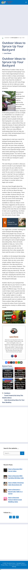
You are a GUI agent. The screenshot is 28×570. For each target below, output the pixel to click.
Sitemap (14, 566)
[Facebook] (12, 356)
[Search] (22, 453)
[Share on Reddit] (16, 362)
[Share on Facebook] (6, 362)
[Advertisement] (14, 19)
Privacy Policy (4, 565)
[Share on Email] (21, 362)
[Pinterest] (15, 356)
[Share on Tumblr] (14, 362)
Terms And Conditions (14, 565)
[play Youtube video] (14, 316)
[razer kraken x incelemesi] (14, 569)
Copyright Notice (20, 563)
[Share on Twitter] (11, 362)
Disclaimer (23, 565)
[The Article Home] (7, 2)
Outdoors (7, 393)
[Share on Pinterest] (9, 362)
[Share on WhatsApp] (19, 362)
